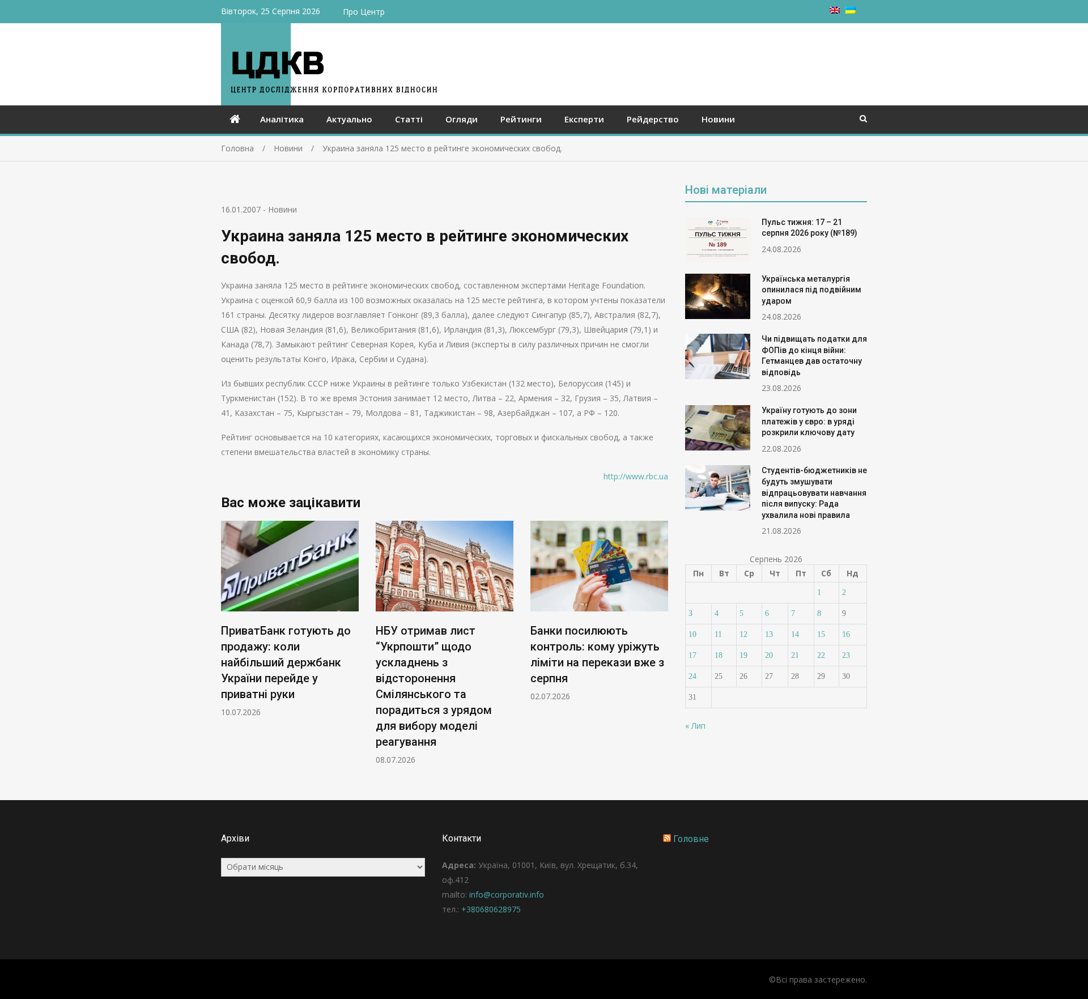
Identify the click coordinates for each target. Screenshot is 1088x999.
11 (718, 634)
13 (769, 634)
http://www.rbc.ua (636, 476)
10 (692, 634)
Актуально (349, 119)
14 (795, 634)
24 (692, 676)
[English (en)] (835, 10)
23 (846, 655)
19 (743, 655)
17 (692, 655)
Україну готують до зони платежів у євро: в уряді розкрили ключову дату (809, 421)
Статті (409, 119)
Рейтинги (521, 119)
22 (821, 655)
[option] (289, 619)
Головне (691, 839)
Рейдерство (653, 119)
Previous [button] (228, 648)
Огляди (461, 119)
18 (718, 655)
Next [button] (660, 648)
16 (846, 634)
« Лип (695, 725)
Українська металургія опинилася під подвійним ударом (811, 289)
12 (743, 634)
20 (769, 655)
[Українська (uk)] (850, 10)
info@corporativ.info (506, 894)
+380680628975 (491, 909)
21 (795, 655)
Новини (718, 119)
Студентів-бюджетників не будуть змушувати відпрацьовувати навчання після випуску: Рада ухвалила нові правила (814, 492)
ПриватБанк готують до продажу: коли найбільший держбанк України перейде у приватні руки (286, 662)
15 (821, 634)
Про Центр (364, 11)
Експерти (584, 119)
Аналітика (282, 119)
